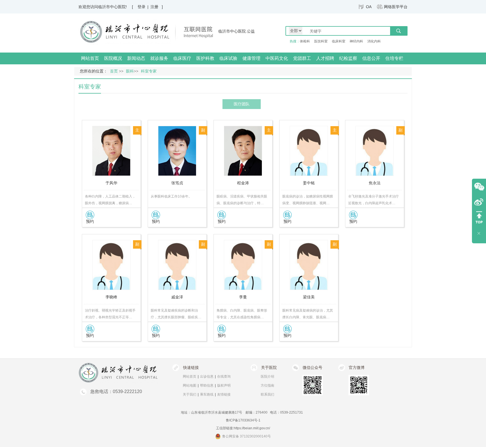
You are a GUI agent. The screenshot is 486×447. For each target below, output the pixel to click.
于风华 (111, 183)
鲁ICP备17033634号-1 (243, 420)
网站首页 (90, 58)
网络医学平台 (396, 6)
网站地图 (189, 385)
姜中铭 (309, 183)
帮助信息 (206, 385)
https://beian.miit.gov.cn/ (252, 428)
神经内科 (356, 41)
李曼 (243, 297)
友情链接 (224, 394)
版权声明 (224, 385)
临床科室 (338, 41)
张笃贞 (177, 183)
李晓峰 (111, 297)
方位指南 (267, 385)
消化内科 (374, 41)
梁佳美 (309, 297)
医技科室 (321, 41)
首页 (114, 71)
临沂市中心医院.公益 (236, 31)
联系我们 (267, 394)
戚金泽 (177, 297)
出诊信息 (206, 376)
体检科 (305, 41)
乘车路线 (206, 394)
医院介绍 (267, 376)
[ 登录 (138, 6)
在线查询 (224, 376)
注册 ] (156, 6)
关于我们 (189, 394)
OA (369, 6)
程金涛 (243, 183)
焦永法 (375, 183)
